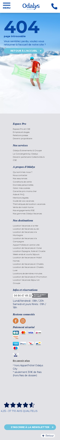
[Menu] (7, 6)
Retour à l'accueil (23, 50)
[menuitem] (30, 129)
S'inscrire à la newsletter (30, 427)
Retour (50, 435)
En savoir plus (21, 360)
